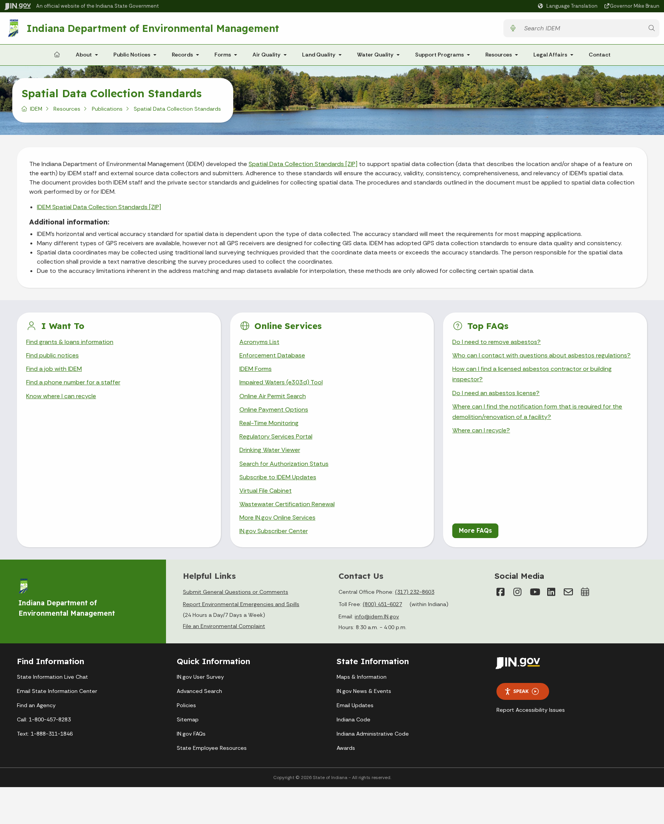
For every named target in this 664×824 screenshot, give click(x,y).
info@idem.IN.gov (377, 616)
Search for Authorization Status (284, 464)
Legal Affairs (550, 54)
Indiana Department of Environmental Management (153, 28)
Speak (521, 691)
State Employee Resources (212, 747)
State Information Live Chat (52, 676)
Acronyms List (259, 342)
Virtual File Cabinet (265, 491)
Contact (600, 54)
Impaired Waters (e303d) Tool (281, 382)
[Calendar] (585, 592)
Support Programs (439, 54)
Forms (222, 54)
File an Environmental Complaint (224, 626)
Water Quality (375, 54)
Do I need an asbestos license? (496, 393)
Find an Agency (36, 705)
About (84, 54)
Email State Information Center (57, 691)
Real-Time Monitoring (269, 423)
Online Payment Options (273, 409)
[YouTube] (534, 592)
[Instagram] (517, 592)
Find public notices (52, 355)
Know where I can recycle (61, 396)
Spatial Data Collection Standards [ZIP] (303, 164)
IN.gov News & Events (364, 691)
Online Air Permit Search (272, 396)
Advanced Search (199, 691)
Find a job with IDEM (54, 369)
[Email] (568, 592)
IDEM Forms (255, 369)
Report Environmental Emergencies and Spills (241, 604)
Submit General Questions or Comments (235, 591)
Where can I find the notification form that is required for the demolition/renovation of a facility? (537, 411)
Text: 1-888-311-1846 (45, 733)
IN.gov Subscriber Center (273, 531)
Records (182, 54)
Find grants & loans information (69, 342)
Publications (107, 108)
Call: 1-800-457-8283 (44, 719)
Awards (346, 747)
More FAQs (475, 530)
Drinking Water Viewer (269, 450)
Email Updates (355, 705)
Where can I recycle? (481, 430)
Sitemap (188, 719)
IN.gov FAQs (191, 733)
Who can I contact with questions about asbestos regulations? (541, 355)
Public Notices (131, 54)
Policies (186, 705)
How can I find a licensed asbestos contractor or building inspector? (532, 374)
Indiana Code (353, 719)
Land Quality (318, 54)
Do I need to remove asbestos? (496, 342)
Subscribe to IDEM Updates (277, 477)
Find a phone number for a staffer (73, 382)
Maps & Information (362, 676)
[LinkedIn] (551, 592)
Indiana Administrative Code (373, 733)
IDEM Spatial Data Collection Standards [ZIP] (99, 207)
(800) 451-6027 (382, 604)
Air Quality (266, 54)
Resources (498, 54)
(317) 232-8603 (414, 591)
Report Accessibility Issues (530, 709)
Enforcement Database (272, 355)
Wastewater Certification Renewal (287, 504)
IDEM (36, 108)
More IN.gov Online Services (277, 517)
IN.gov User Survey (200, 676)
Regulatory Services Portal (275, 436)
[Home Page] (57, 55)
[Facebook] (501, 592)
